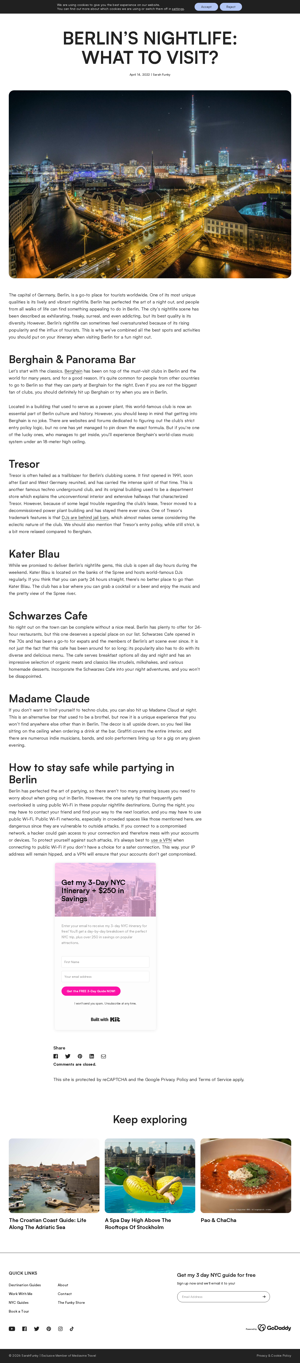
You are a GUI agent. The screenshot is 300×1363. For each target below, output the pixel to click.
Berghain (73, 371)
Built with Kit (105, 1019)
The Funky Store (71, 1302)
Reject (230, 7)
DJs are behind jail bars (85, 517)
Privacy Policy (174, 1079)
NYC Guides (19, 1302)
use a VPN (161, 840)
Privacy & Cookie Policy (274, 1355)
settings (178, 9)
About (63, 1285)
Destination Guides (25, 1285)
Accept (206, 7)
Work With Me (20, 1294)
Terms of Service (214, 1079)
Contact (65, 1294)
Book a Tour (19, 1311)
